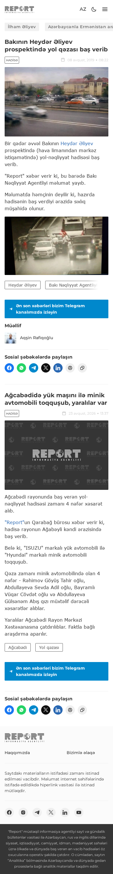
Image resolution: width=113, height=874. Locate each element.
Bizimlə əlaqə (81, 752)
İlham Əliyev (22, 26)
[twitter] (45, 368)
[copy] (82, 368)
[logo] (19, 9)
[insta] (23, 812)
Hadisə (12, 60)
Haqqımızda (17, 752)
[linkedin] (58, 368)
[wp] (21, 368)
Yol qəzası (49, 647)
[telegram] (33, 368)
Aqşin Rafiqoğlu (36, 337)
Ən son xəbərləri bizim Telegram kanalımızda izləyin (50, 309)
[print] (70, 368)
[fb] (9, 368)
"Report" (14, 522)
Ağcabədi (17, 647)
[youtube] (78, 812)
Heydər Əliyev (77, 143)
